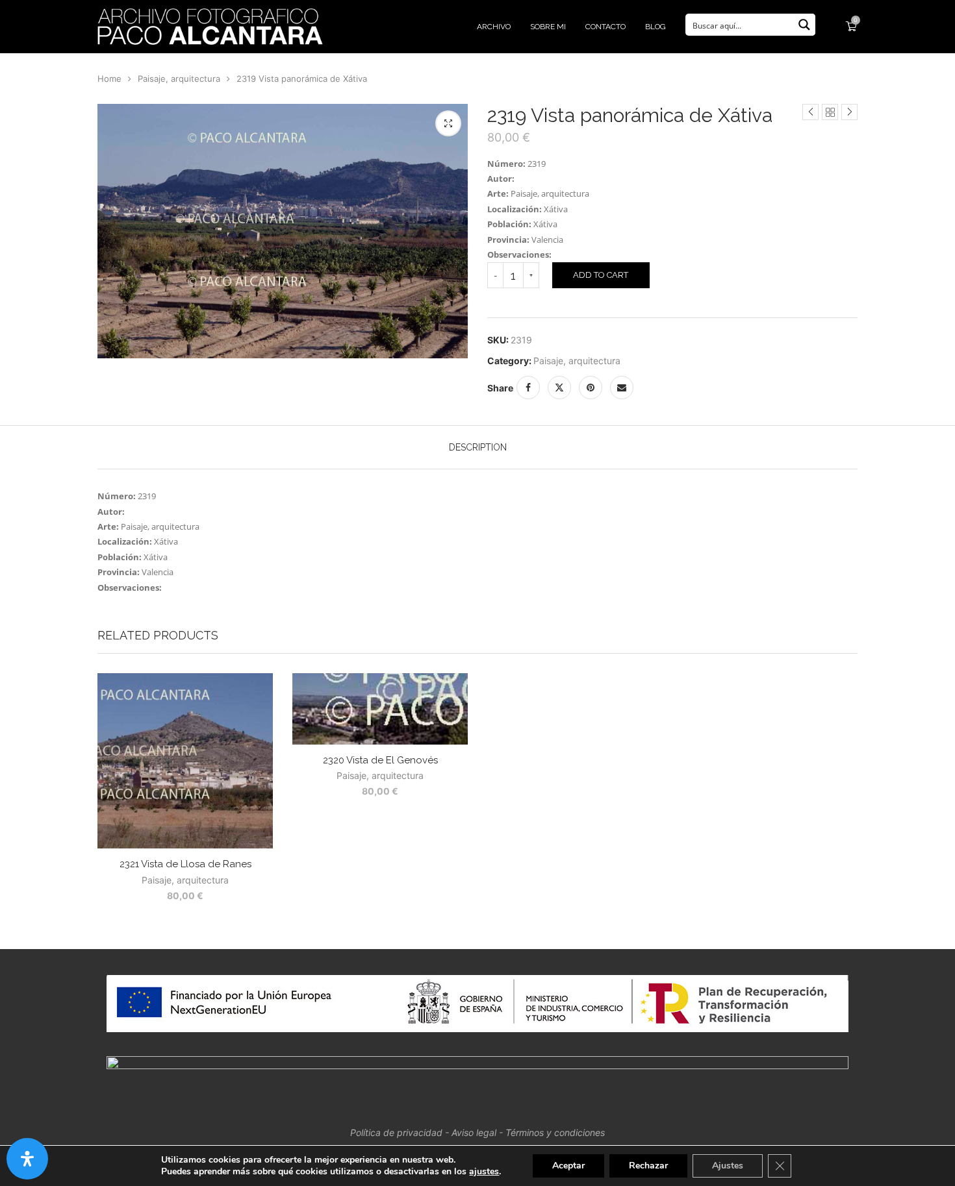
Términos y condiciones (555, 1132)
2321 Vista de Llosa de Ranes (185, 864)
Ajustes (727, 1165)
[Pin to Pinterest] (590, 387)
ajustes (484, 1172)
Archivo (494, 26)
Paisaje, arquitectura (179, 78)
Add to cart (600, 275)
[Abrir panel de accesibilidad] (27, 1159)
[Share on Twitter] (559, 387)
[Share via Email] (621, 387)
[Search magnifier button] (804, 25)
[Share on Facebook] (528, 387)
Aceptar (568, 1165)
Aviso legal (474, 1132)
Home (109, 78)
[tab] (478, 447)
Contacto (605, 26)
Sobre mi (548, 26)
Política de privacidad (396, 1132)
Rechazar (648, 1165)
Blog (655, 26)
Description (478, 447)
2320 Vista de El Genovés (380, 760)
